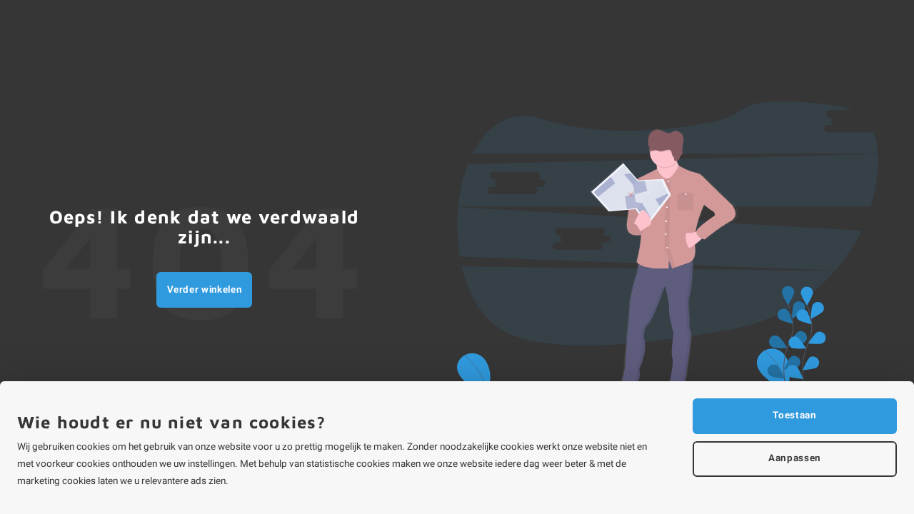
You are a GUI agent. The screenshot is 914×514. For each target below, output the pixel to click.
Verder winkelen (204, 290)
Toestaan (794, 415)
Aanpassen (794, 458)
